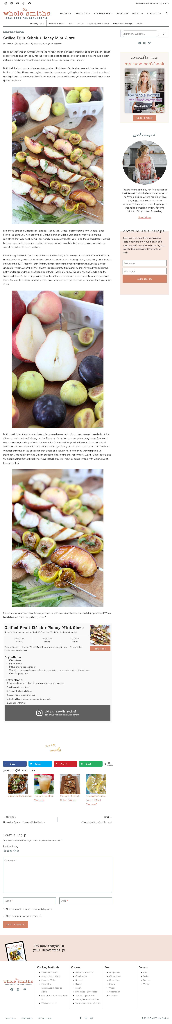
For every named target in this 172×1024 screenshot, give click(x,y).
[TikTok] (23, 3)
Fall (145, 972)
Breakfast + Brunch (56, 23)
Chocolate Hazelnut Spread (96, 820)
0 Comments (56, 43)
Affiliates (11, 1018)
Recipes (65, 13)
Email (64, 900)
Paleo (112, 984)
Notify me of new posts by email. (23, 915)
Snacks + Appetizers (84, 995)
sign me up (144, 279)
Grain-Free (114, 980)
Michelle (9, 43)
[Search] (164, 33)
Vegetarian (114, 991)
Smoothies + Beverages (122, 23)
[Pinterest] (11, 3)
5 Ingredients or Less (50, 976)
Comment (10, 860)
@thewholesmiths (57, 714)
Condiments (81, 976)
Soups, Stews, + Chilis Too (87, 999)
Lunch (71, 23)
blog (12, 31)
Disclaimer (27, 1018)
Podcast (122, 13)
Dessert (140, 23)
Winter (146, 984)
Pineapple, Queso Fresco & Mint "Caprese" (96, 799)
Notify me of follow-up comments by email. (29, 909)
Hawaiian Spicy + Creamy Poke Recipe (24, 820)
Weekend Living (48, 1003)
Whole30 (113, 995)
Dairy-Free (114, 972)
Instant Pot (46, 984)
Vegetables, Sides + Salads (98, 23)
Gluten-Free (115, 976)
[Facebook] (29, 3)
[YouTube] (17, 3)
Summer (147, 980)
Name (8, 900)
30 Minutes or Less (49, 972)
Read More (144, 217)
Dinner (80, 23)
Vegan (112, 987)
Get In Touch (45, 1018)
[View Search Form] (166, 13)
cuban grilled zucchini (20, 795)
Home (6, 31)
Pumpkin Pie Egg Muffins (158, 3)
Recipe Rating (10, 846)
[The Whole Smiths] (26, 13)
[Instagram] (5, 3)
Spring (146, 976)
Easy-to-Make (48, 980)
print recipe (100, 648)
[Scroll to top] (165, 1013)
